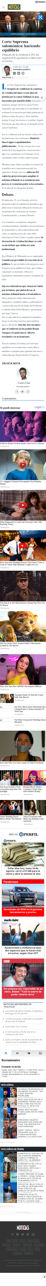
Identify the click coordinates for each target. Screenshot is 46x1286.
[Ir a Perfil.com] (40, 2)
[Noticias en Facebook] (17, 1234)
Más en (13, 834)
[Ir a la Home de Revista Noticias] (13, 7)
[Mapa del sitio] (33, 1234)
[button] (42, 98)
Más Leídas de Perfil (12, 1149)
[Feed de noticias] (28, 1234)
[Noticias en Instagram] (12, 1234)
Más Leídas (7, 1084)
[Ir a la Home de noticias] (23, 1227)
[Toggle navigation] (4, 7)
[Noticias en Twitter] (22, 1234)
